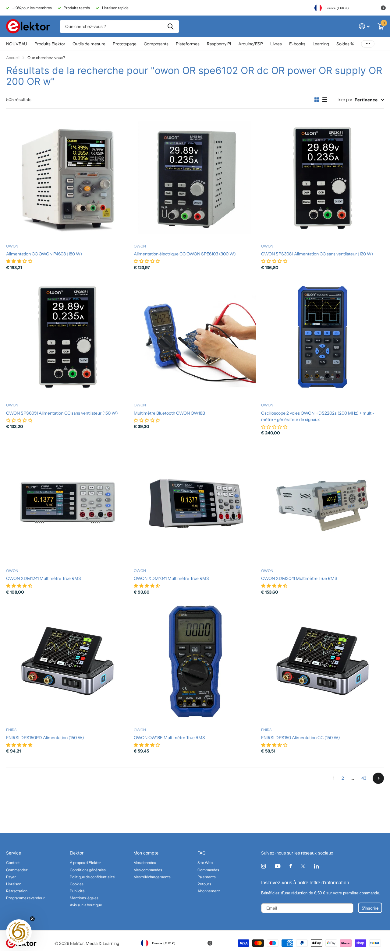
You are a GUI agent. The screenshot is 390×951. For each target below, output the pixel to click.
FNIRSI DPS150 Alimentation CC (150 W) (300, 737)
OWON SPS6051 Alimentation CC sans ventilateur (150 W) (62, 413)
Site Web (205, 862)
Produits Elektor (49, 44)
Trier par (344, 99)
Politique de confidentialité (92, 877)
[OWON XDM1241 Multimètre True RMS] (67, 502)
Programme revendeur (25, 898)
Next (378, 778)
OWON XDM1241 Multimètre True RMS (43, 578)
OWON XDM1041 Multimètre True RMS (171, 578)
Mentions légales (84, 898)
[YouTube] (277, 867)
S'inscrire (370, 908)
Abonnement (208, 891)
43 (363, 778)
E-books (297, 44)
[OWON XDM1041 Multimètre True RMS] (195, 502)
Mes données (144, 862)
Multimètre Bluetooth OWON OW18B (169, 413)
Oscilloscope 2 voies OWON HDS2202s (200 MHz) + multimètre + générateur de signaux (317, 416)
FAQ (201, 852)
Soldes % (345, 44)
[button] (19, 932)
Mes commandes (147, 870)
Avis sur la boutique (86, 905)
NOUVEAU (16, 44)
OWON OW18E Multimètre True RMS (169, 737)
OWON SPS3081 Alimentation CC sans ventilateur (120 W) (317, 254)
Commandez (17, 870)
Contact (13, 862)
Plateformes (188, 44)
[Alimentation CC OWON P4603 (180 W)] (67, 178)
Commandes (208, 870)
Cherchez (170, 26)
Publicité (77, 891)
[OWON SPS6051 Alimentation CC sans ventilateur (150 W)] (67, 337)
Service (13, 852)
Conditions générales (88, 870)
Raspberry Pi (219, 44)
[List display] (324, 100)
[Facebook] (290, 866)
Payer (11, 877)
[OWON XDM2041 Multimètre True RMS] (322, 502)
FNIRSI (11, 730)
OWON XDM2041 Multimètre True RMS (299, 578)
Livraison (13, 884)
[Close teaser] (32, 918)
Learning (321, 44)
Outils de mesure (89, 44)
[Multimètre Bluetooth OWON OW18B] (195, 337)
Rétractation (16, 891)
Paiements (206, 877)
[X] (303, 866)
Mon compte (145, 852)
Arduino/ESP (250, 44)
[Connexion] (364, 26)
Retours (204, 884)
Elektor (76, 852)
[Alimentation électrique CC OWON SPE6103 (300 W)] (195, 178)
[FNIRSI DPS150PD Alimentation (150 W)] (67, 661)
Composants (156, 44)
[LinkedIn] (316, 866)
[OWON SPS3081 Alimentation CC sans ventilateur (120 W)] (322, 178)
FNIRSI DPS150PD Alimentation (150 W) (45, 737)
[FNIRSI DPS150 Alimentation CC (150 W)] (322, 661)
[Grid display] (316, 100)
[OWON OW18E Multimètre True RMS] (195, 661)
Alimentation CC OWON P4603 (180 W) (44, 254)
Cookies (76, 884)
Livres (276, 44)
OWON (12, 246)
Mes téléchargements (152, 877)
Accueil (13, 57)
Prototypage (124, 44)
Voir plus (367, 44)
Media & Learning (102, 943)
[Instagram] (263, 866)
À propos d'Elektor (85, 862)
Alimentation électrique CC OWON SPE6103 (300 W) (185, 254)
